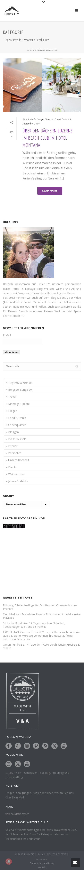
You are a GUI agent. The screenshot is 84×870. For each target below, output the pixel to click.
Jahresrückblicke (18, 481)
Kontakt (42, 867)
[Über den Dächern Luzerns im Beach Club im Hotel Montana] (42, 85)
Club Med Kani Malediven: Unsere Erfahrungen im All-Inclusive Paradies (42, 616)
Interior (12, 446)
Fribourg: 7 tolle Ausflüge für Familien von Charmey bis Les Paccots (40, 607)
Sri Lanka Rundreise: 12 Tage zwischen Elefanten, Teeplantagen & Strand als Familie (34, 624)
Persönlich (14, 453)
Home (29, 50)
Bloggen (13, 432)
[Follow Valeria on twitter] (54, 746)
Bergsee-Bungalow (20, 389)
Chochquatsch (17, 425)
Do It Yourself (17, 439)
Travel (58, 119)
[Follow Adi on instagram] (8, 764)
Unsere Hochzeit (18, 460)
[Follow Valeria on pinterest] (36, 746)
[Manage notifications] (8, 861)
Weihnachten (16, 474)
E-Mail (7, 335)
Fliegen (12, 411)
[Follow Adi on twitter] (18, 764)
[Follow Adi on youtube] (27, 764)
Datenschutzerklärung (42, 863)
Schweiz (49, 119)
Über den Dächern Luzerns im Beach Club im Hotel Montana (47, 137)
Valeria (29, 119)
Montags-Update (19, 404)
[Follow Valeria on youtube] (64, 746)
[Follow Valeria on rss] (45, 746)
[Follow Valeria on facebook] (8, 746)
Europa (40, 119)
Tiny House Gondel (20, 382)
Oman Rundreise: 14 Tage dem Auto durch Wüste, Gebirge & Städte (41, 646)
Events (12, 467)
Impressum (42, 859)
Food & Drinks (17, 418)
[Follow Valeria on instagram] (27, 746)
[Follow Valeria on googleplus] (18, 746)
